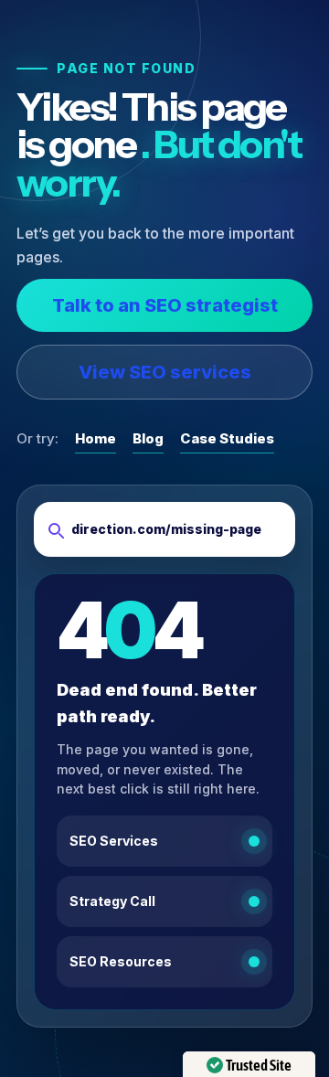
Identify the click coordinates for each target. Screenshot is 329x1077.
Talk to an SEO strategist (165, 305)
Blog (148, 438)
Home (95, 438)
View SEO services (165, 372)
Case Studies (227, 438)
